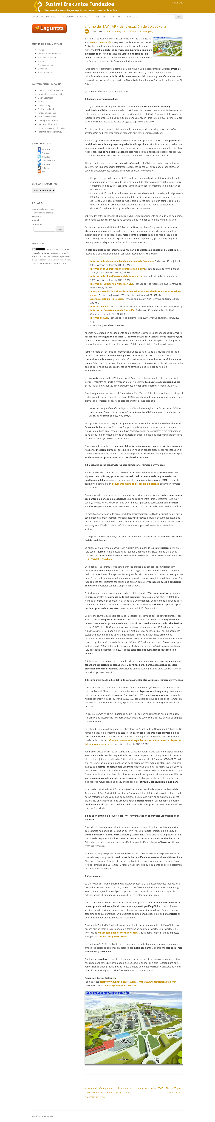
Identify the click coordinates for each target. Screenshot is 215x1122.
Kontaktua (133, 16)
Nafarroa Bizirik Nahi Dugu (50, 131)
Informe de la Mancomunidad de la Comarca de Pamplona (122, 261)
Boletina (45, 168)
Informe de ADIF (99, 317)
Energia (41, 101)
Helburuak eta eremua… (75, 16)
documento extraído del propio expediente (135, 483)
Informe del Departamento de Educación (112, 310)
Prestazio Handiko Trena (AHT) (52, 90)
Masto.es (46, 164)
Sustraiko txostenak (47, 57)
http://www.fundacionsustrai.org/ (117, 981)
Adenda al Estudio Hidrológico (106, 298)
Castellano (177, 2)
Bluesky (45, 153)
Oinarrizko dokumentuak (49, 53)
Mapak (41, 61)
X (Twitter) (46, 156)
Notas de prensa (112, 31)
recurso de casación (100, 42)
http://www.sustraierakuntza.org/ (157, 981)
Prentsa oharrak (45, 65)
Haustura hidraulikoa (47, 124)
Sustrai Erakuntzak (53, 249)
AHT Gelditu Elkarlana (100, 559)
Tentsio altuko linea (47, 112)
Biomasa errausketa (47, 116)
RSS (43, 172)
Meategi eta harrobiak (48, 120)
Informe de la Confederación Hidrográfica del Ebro (117, 268)
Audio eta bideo (45, 72)
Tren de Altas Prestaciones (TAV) (137, 31)
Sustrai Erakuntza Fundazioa (79, 3)
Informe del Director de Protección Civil (111, 283)
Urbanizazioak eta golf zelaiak (51, 128)
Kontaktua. (63, 263)
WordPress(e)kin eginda (42, 1116)
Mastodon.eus (48, 160)
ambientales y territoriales (112, 936)
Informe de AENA (99, 306)
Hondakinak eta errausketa (50, 94)
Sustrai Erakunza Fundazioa (47, 256)
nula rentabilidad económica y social (118, 932)
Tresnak (116, 16)
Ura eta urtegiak (45, 105)
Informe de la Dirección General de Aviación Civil (116, 276)
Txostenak (100, 16)
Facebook (46, 149)
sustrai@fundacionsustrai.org (121, 985)
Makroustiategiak (46, 97)
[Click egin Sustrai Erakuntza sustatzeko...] (49, 32)
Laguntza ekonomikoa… (44, 16)
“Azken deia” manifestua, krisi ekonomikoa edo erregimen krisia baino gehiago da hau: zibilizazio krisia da (108, 1092)
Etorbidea (42, 68)
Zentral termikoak (46, 109)
